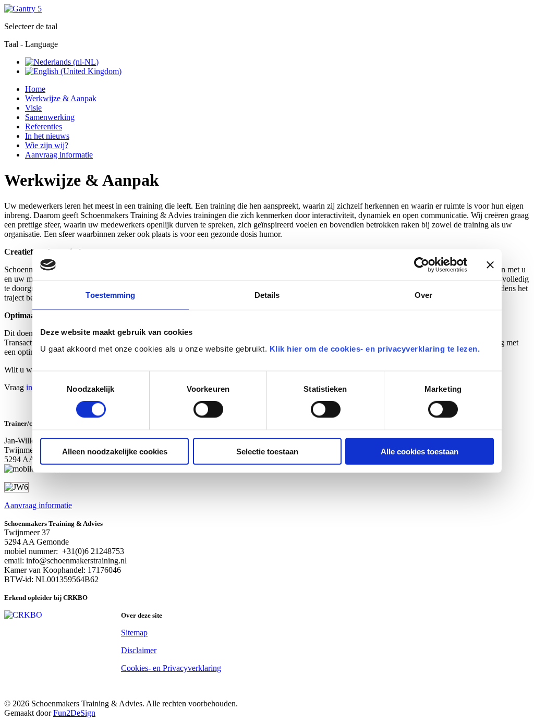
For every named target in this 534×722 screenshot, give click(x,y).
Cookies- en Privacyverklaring (171, 668)
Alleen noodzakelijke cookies (114, 451)
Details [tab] (267, 295)
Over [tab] (423, 295)
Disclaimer (138, 650)
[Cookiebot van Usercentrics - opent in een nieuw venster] (421, 265)
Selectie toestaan (267, 451)
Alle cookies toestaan (419, 451)
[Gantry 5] (23, 8)
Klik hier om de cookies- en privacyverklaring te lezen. (375, 348)
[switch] (208, 409)
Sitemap (134, 632)
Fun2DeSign (74, 712)
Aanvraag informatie (38, 505)
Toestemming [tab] (110, 295)
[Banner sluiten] (490, 265)
